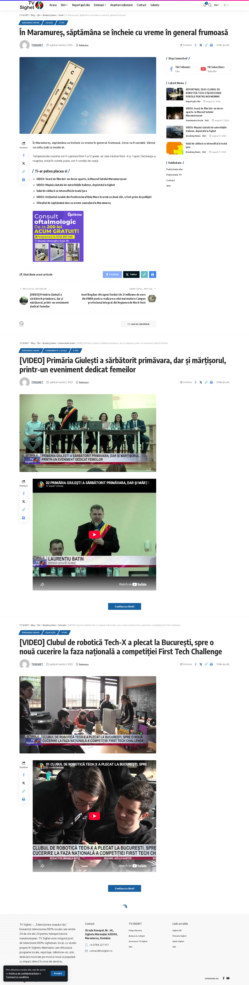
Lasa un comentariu (140, 324)
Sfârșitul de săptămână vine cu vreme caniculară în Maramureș (73, 203)
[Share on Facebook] (195, 45)
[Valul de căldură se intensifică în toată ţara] (174, 148)
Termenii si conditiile (17, 977)
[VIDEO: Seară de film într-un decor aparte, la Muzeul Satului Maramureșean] (174, 113)
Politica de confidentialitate (24, 973)
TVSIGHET (37, 45)
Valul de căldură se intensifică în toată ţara (61, 191)
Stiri (62, 22)
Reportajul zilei (193, 101)
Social (49, 22)
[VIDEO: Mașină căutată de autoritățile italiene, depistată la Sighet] (174, 132)
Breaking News (31, 22)
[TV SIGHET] (31, 5)
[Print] (211, 45)
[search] (210, 5)
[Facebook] (182, 69)
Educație (51, 632)
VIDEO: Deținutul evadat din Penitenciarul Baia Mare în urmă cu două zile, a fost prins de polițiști (93, 197)
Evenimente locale (194, 120)
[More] (212, 946)
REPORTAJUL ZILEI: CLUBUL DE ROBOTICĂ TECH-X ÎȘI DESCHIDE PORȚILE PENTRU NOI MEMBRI (203, 93)
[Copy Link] (206, 45)
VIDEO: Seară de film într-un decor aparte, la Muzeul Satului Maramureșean (81, 179)
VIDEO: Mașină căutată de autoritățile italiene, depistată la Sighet (75, 185)
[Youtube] (214, 69)
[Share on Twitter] (200, 45)
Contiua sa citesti (124, 606)
